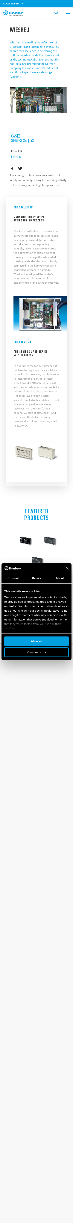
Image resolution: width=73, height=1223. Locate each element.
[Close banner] (67, 568)
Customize (34, 652)
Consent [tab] (13, 578)
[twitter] (20, 169)
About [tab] (60, 578)
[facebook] (12, 169)
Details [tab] (36, 578)
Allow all (36, 641)
